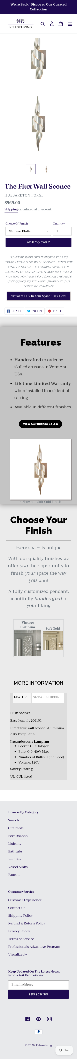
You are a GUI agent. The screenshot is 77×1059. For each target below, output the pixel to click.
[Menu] (69, 23)
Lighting (14, 844)
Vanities (14, 859)
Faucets (14, 875)
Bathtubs (15, 851)
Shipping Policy (20, 916)
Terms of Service (21, 939)
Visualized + (17, 954)
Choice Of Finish (17, 223)
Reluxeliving (44, 1045)
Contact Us (16, 908)
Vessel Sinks (18, 867)
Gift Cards (15, 828)
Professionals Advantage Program (34, 947)
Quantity (59, 223)
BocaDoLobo (18, 836)
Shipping (11, 209)
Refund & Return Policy (26, 923)
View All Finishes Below (40, 424)
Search (13, 820)
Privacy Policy (19, 931)
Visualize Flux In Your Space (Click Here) (38, 295)
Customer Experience (25, 900)
